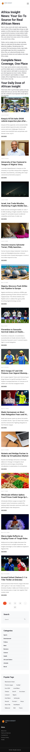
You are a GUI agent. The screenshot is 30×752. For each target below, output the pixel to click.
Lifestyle (6, 663)
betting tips (17, 698)
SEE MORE (4, 136)
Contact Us (4, 735)
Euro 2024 (7, 688)
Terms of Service (6, 733)
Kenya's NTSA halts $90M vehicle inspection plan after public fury (13, 120)
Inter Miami (8, 698)
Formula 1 (14, 701)
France (20, 708)
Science (6, 652)
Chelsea (7, 691)
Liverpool (7, 695)
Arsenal (7, 701)
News (5, 645)
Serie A (14, 691)
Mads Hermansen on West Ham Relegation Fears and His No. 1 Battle (14, 413)
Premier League (9, 685)
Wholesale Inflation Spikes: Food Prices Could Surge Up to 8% (14, 496)
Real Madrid (17, 704)
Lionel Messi (16, 688)
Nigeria (14, 695)
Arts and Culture (8, 659)
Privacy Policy (5, 737)
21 (15, 607)
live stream (22, 691)
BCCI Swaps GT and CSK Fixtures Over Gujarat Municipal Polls (15, 372)
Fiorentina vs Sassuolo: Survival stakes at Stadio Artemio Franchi (12, 330)
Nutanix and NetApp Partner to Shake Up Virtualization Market (14, 454)
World (5, 666)
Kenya (22, 701)
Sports (5, 635)
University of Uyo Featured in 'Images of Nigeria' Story (13, 163)
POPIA (2, 739)
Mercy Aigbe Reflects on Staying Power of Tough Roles (14, 537)
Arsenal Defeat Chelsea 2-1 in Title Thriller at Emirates (14, 578)
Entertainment (7, 638)
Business (6, 649)
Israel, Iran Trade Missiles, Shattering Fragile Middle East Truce (14, 204)
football (18, 685)
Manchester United (9, 681)
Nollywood (7, 708)
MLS (14, 708)
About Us (3, 731)
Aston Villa (7, 704)
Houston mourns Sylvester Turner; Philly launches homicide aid (12, 246)
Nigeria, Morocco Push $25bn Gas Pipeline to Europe (14, 287)
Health (5, 656)
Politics (6, 642)
